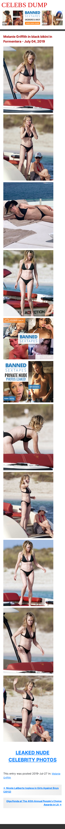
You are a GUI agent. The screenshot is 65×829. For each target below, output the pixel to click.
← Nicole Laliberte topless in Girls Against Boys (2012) (31, 790)
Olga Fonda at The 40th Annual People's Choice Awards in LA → (34, 803)
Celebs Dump (24, 5)
